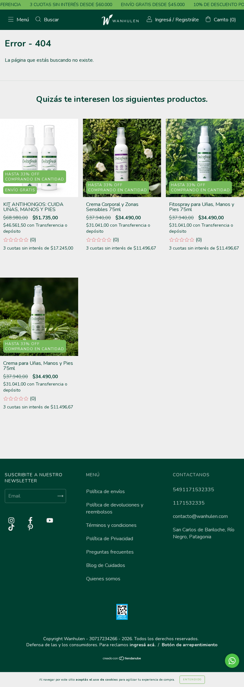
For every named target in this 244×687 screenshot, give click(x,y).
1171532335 (189, 502)
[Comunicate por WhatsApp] (232, 661)
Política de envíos (105, 491)
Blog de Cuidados (105, 565)
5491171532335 (193, 489)
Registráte (187, 19)
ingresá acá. (142, 645)
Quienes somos (103, 578)
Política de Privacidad (109, 538)
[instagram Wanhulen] (12, 520)
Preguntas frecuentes (110, 552)
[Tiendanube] (122, 658)
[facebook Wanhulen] (31, 520)
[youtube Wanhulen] (49, 520)
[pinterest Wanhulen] (30, 527)
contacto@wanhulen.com (200, 516)
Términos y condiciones (111, 525)
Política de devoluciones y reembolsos (114, 508)
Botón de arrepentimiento (190, 645)
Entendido (192, 679)
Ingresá (163, 19)
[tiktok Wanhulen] (12, 527)
